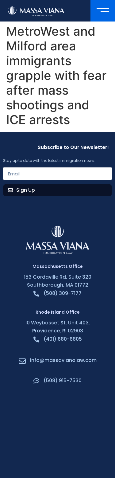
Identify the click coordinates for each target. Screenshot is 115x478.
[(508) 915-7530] (36, 381)
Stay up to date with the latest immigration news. (49, 161)
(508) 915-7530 (63, 380)
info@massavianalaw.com (63, 360)
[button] (102, 11)
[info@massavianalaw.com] (22, 361)
